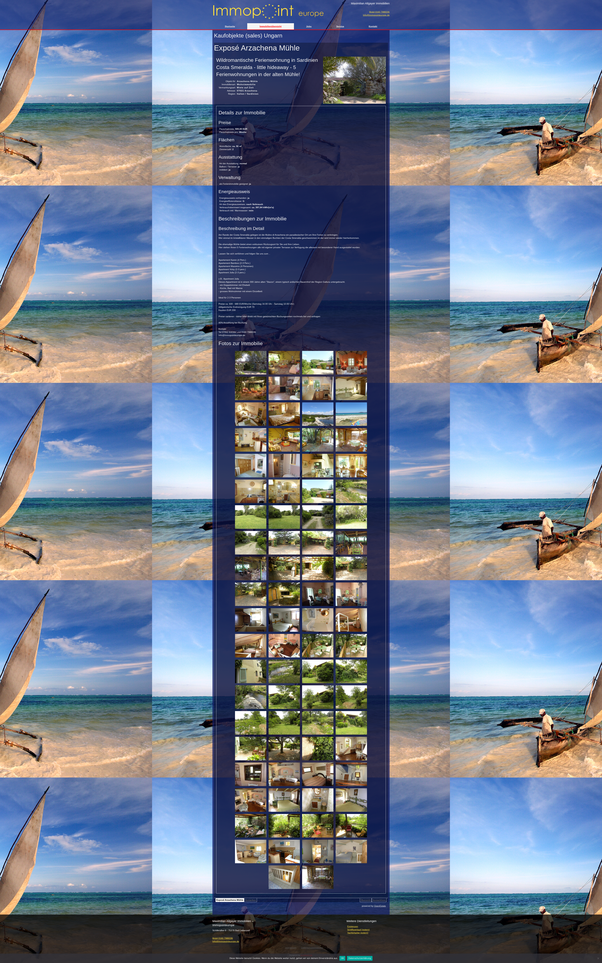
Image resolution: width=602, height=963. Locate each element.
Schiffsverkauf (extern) (358, 929)
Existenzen (352, 926)
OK (342, 958)
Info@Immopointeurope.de (376, 15)
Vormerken (250, 900)
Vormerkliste (379, 900)
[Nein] (598, 958)
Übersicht (366, 900)
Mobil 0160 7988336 (379, 12)
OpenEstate (380, 906)
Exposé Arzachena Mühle (229, 900)
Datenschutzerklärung (360, 958)
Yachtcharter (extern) (357, 932)
